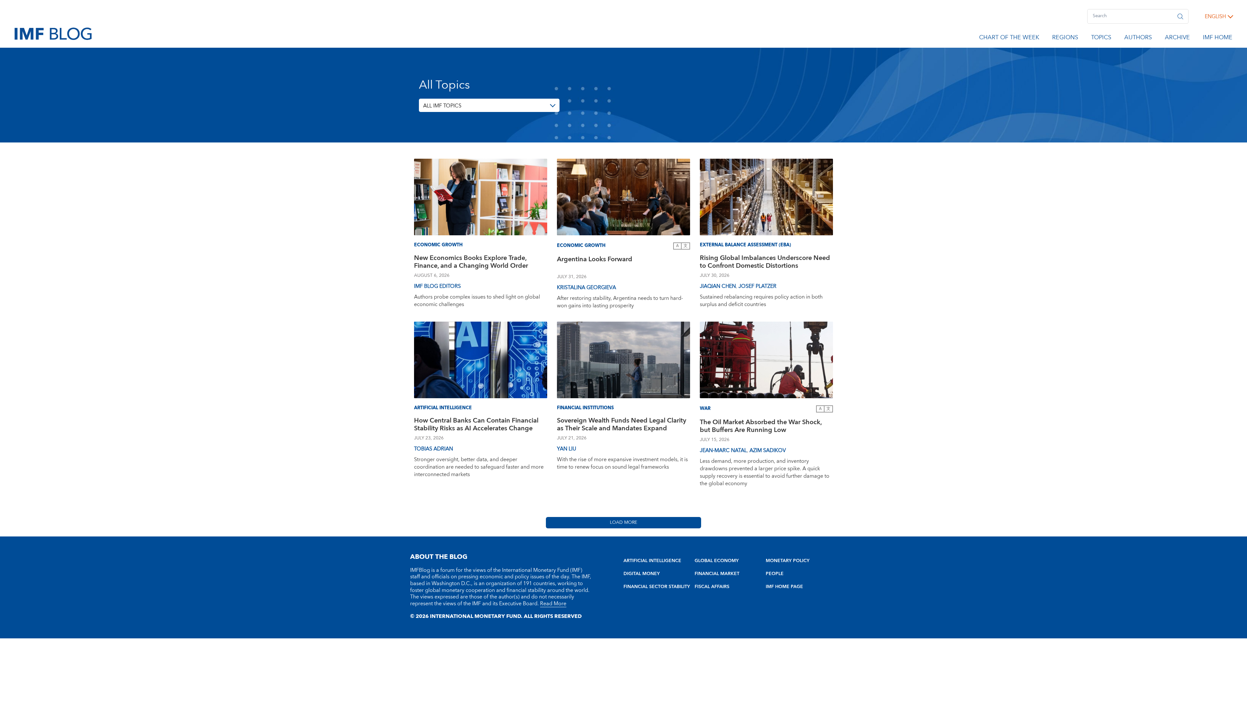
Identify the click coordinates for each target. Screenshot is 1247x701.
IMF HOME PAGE (784, 587)
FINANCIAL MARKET (717, 574)
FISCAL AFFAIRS (712, 587)
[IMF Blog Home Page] (53, 33)
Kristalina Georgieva (586, 287)
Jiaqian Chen (718, 286)
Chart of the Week (1009, 39)
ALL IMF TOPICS (442, 105)
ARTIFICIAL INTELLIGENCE (652, 561)
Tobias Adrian (433, 448)
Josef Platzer (757, 286)
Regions (1065, 39)
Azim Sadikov (767, 450)
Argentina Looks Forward (594, 260)
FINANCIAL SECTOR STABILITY (657, 587)
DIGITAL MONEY (642, 574)
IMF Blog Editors (437, 286)
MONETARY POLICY (788, 561)
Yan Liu (566, 448)
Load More (623, 522)
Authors (1138, 39)
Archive (1177, 39)
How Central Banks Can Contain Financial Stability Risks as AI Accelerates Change (476, 425)
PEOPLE (775, 574)
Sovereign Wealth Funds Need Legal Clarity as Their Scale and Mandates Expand (621, 425)
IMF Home (1217, 39)
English (1215, 16)
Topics (1101, 39)
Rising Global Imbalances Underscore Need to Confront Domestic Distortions (765, 262)
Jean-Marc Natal (723, 450)
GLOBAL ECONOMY (717, 561)
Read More (553, 603)
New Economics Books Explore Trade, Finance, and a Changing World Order (471, 262)
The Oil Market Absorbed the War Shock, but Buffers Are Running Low (761, 427)
